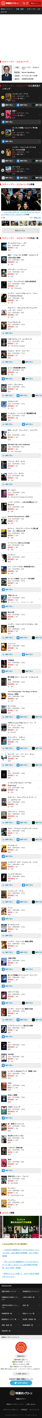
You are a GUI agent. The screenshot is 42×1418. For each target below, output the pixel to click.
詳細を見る (21, 1356)
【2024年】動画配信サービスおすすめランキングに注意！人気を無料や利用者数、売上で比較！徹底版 (20, 1253)
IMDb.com (37, 218)
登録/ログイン (35, 3)
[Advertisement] (21, 36)
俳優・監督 (20, 9)
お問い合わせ (22, 1374)
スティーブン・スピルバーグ (15, 214)
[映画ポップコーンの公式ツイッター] (21, 1383)
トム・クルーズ (9, 212)
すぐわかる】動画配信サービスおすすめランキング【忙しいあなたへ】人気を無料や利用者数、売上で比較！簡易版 (20, 1265)
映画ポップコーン (7, 9)
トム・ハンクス (21, 212)
